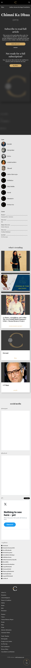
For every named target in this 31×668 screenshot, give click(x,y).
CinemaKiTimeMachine (8, 564)
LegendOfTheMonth (8, 576)
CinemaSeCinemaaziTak (9, 547)
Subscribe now (15, 44)
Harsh (9, 192)
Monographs (4, 638)
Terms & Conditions (6, 600)
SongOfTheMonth (7, 566)
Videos (3, 617)
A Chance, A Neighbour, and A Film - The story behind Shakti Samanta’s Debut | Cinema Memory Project (15, 319)
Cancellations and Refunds (7, 651)
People (3, 622)
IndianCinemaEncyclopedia (9, 559)
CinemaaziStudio (7, 569)
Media (2, 605)
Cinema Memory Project (7, 619)
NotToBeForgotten (7, 552)
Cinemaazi (5, 545)
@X (2, 498)
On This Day (4, 644)
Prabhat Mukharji (5, 232)
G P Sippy (6, 385)
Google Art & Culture (6, 641)
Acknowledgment (5, 597)
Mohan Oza (10, 204)
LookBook (5, 578)
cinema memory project (15, 326)
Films (2, 624)
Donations (3, 595)
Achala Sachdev (11, 162)
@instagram (4, 408)
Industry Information (6, 630)
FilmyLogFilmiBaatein (8, 571)
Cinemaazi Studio (5, 632)
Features (3, 614)
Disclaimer (4, 610)
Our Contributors (5, 646)
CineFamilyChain (7, 573)
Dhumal (9, 168)
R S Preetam (4, 237)
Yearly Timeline (5, 636)
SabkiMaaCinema (7, 557)
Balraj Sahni (10, 150)
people (15, 390)
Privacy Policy (4, 649)
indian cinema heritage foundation (19, 7)
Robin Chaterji (5, 227)
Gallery (3, 603)
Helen (9, 156)
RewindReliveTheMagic (9, 555)
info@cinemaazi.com (19, 657)
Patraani (5, 353)
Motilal (9, 144)
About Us (3, 592)
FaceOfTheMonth (7, 550)
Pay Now (15, 65)
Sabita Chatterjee (12, 174)
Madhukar (10, 180)
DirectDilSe (6, 562)
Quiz (2, 608)
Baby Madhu (11, 186)
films (2, 7)
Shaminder (10, 198)
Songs (2, 627)
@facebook (4, 453)
